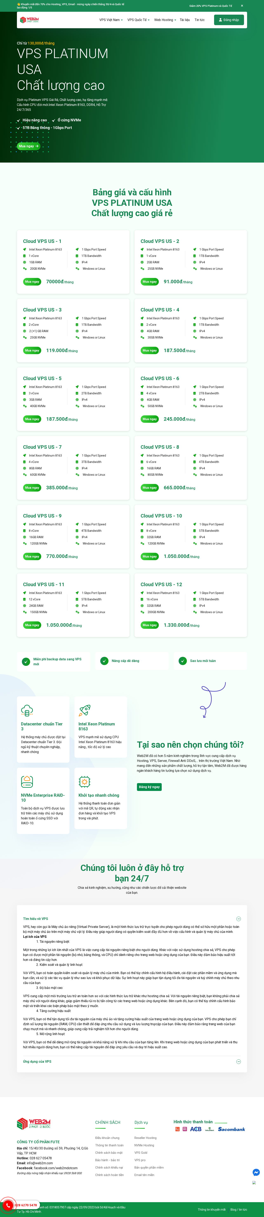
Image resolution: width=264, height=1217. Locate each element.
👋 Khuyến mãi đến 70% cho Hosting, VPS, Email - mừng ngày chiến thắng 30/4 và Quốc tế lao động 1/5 (70, 6)
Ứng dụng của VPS (37, 1062)
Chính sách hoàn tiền (109, 1175)
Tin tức (200, 20)
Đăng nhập (231, 20)
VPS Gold (140, 1153)
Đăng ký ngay (149, 787)
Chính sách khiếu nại (109, 1167)
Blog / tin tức (239, 1209)
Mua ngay (27, 146)
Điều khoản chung (107, 1138)
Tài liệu (185, 20)
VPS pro (140, 1160)
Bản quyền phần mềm (149, 1167)
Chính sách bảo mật (109, 1153)
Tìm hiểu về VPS (35, 919)
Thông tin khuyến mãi (212, 1209)
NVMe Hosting (144, 1145)
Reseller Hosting (145, 1138)
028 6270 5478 (26, 1205)
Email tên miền (144, 1175)
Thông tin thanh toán (109, 1145)
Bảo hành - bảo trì (107, 1160)
